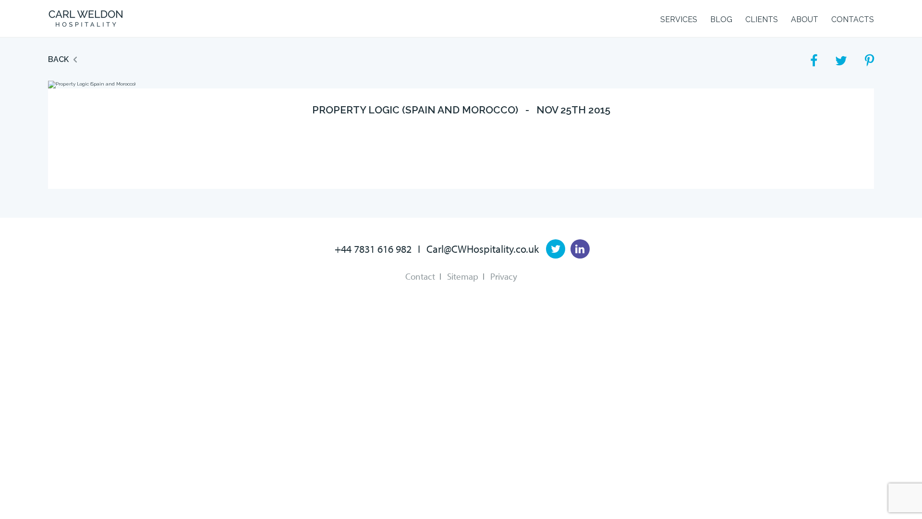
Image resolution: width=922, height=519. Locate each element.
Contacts (852, 19)
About (804, 19)
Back (58, 59)
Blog (721, 19)
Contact (420, 276)
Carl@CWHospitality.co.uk (482, 249)
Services (678, 19)
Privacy (503, 276)
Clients (761, 19)
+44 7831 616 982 (373, 249)
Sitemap (462, 276)
